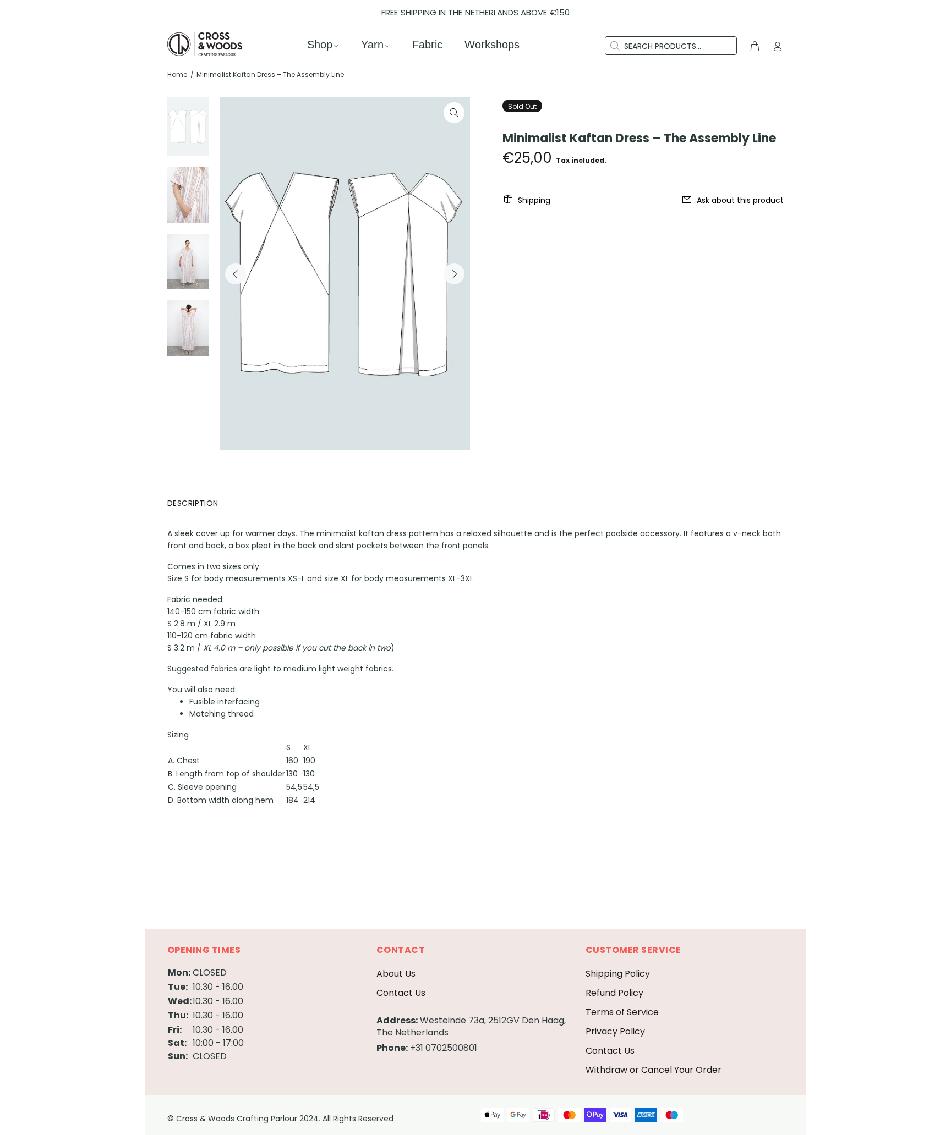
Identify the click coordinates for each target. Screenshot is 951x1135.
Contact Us (400, 993)
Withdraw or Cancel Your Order (654, 1070)
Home (177, 74)
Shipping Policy (618, 973)
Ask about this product (740, 200)
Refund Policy (614, 993)
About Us (396, 973)
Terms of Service (622, 1012)
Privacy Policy (615, 1031)
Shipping (534, 200)
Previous (235, 273)
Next (454, 273)
